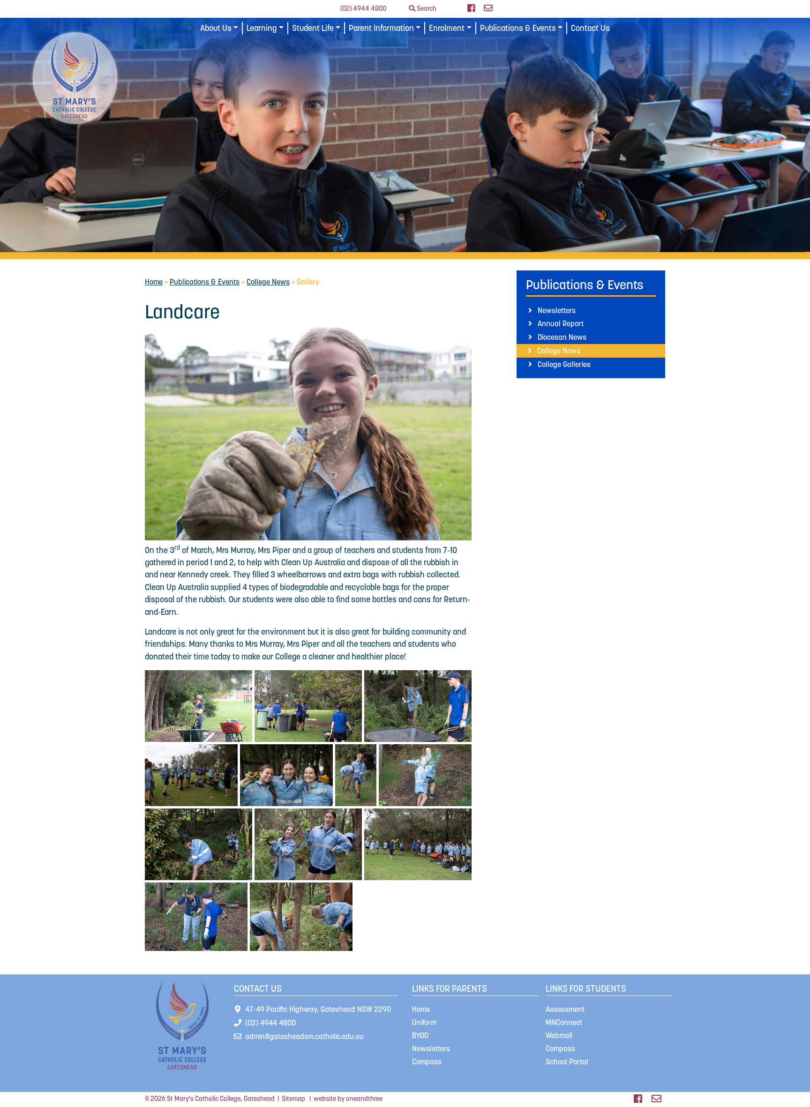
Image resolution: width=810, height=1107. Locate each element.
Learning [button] (262, 28)
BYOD (420, 1035)
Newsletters (557, 310)
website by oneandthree (348, 1098)
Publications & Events (205, 281)
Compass (427, 1061)
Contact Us (590, 28)
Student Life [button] (313, 28)
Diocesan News (562, 337)
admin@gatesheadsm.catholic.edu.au (304, 1036)
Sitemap (293, 1098)
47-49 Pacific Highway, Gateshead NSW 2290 (318, 1009)
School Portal (567, 1061)
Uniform (424, 1022)
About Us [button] (216, 28)
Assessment (565, 1009)
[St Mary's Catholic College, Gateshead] (75, 77)
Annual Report (561, 323)
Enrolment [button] (447, 28)
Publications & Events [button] (518, 28)
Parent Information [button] (381, 28)
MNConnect (564, 1022)
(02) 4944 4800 (363, 8)
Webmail (559, 1035)
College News (268, 281)
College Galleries (564, 364)
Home (154, 281)
